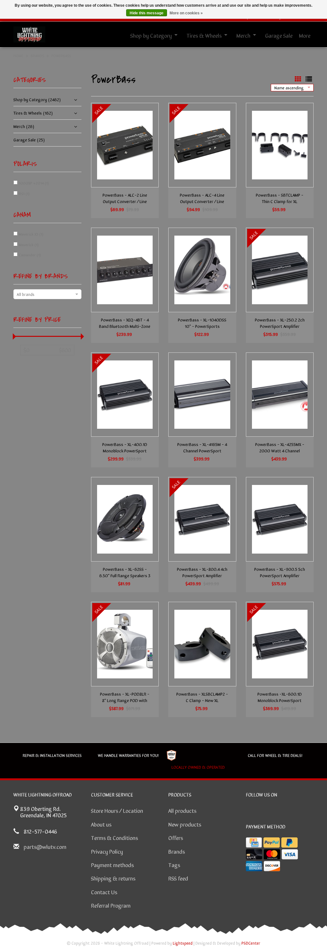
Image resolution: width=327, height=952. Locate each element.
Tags (174, 864)
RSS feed (178, 878)
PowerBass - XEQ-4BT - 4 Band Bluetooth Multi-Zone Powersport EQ (124, 322)
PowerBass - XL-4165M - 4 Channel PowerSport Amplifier (202, 447)
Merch (243, 35)
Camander (30, 255)
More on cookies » (186, 13)
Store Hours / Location (117, 810)
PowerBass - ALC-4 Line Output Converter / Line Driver (202, 198)
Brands (176, 851)
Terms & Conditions (114, 837)
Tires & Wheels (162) (33, 113)
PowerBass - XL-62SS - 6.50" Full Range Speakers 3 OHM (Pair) (124, 572)
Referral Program (111, 905)
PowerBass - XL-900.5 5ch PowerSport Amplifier (279, 572)
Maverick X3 (31, 234)
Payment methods (112, 864)
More (304, 35)
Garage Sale (279, 35)
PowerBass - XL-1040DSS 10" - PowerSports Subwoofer (202, 322)
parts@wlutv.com (45, 846)
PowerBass (61, 55)
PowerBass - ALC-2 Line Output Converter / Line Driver (125, 198)
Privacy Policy (107, 851)
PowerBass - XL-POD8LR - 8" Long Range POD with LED (124, 697)
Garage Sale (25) (29, 139)
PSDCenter (250, 943)
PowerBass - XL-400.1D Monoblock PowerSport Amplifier (124, 447)
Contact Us (104, 892)
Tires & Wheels (204, 35)
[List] (309, 79)
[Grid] (298, 79)
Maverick (29, 244)
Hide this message (147, 13)
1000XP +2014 (34, 183)
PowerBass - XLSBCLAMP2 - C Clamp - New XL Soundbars (202, 697)
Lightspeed (183, 943)
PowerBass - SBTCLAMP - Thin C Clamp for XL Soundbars (279, 198)
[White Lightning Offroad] (29, 33)
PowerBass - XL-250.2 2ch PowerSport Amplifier (280, 322)
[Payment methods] (254, 842)
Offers (175, 837)
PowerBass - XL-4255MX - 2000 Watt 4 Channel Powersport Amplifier (279, 447)
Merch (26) (23, 126)
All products (182, 810)
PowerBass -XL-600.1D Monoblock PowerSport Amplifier (279, 697)
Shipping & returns (113, 878)
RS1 (24, 193)
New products (184, 824)
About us (101, 824)
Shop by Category (151, 35)
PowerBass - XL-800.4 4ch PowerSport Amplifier (202, 572)
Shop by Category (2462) (37, 99)
